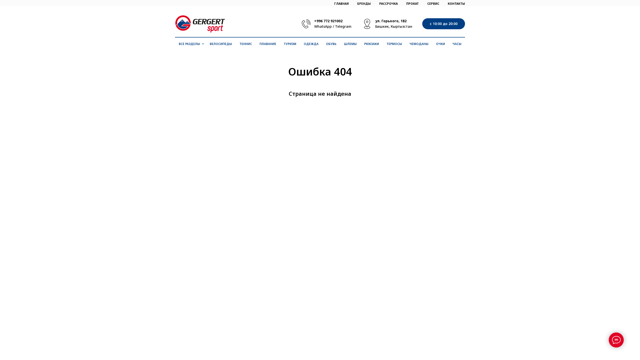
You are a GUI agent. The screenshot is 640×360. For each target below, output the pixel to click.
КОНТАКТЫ (456, 4)
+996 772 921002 (328, 20)
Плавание (268, 44)
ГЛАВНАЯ (341, 4)
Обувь (331, 44)
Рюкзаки (371, 44)
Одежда (311, 44)
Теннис (246, 44)
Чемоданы (419, 44)
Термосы (394, 44)
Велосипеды (221, 44)
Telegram (343, 26)
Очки (440, 44)
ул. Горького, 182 (390, 20)
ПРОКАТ (412, 4)
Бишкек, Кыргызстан (393, 26)
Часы (457, 44)
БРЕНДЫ (364, 4)
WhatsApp (323, 26)
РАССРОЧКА (388, 4)
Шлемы (350, 44)
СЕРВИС (433, 4)
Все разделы (190, 44)
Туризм (290, 44)
